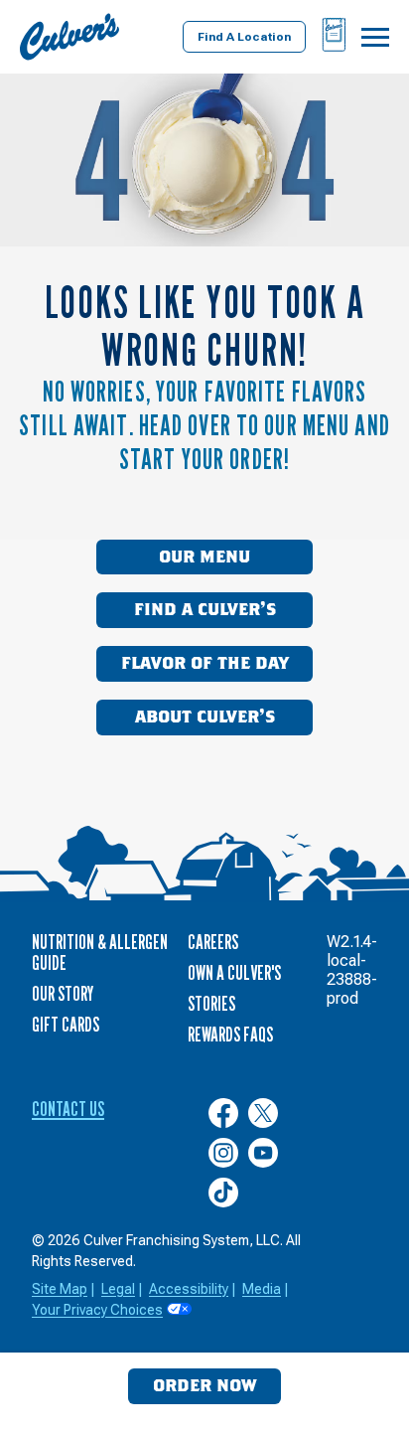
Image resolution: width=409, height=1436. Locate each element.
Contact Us (68, 1109)
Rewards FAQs (230, 1034)
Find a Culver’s (205, 610)
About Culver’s (205, 717)
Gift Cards (65, 1025)
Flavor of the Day (205, 664)
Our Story (62, 994)
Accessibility (188, 1289)
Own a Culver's (234, 973)
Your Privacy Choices (97, 1310)
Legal (118, 1289)
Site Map (59, 1289)
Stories (211, 1004)
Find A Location (244, 37)
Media (261, 1289)
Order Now (204, 1386)
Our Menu (204, 557)
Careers (213, 942)
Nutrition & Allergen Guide (100, 952)
